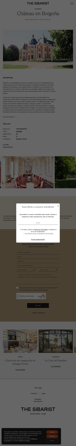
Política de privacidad (40, 230)
